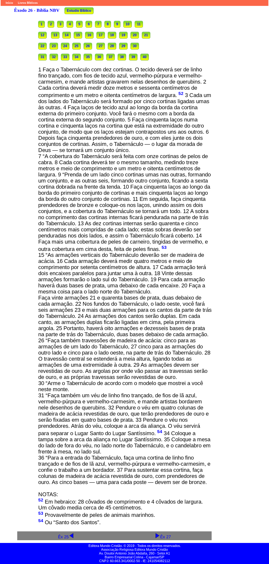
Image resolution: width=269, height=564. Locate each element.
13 (55, 35)
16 (89, 35)
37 (110, 57)
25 (76, 46)
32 (54, 57)
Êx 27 (165, 536)
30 (135, 46)
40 (144, 57)
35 (88, 57)
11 (139, 24)
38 (122, 57)
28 (112, 46)
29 (123, 46)
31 (42, 57)
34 (76, 57)
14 (67, 35)
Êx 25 (63, 536)
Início (9, 2)
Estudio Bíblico (79, 10)
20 (135, 35)
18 (112, 35)
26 (88, 46)
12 (42, 35)
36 (99, 57)
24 (65, 46)
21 (146, 35)
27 (101, 46)
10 (127, 24)
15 (78, 35)
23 (54, 46)
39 (133, 57)
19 (123, 35)
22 (42, 46)
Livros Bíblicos (28, 2)
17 (101, 35)
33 (65, 57)
